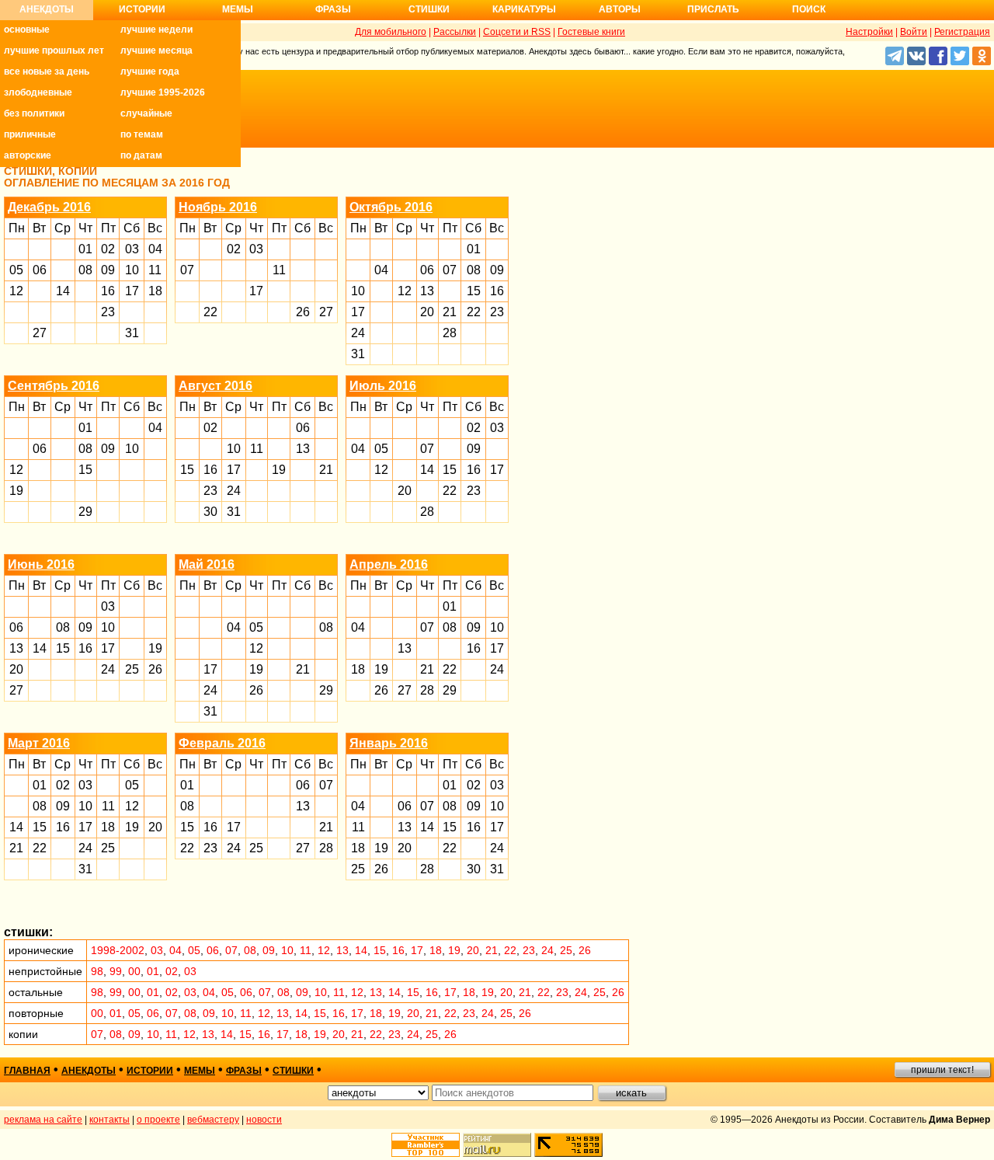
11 (155, 270)
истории (150, 1070)
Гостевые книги (591, 31)
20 (427, 312)
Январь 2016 (388, 743)
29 (85, 511)
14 (63, 291)
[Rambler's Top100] (425, 1145)
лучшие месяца (156, 50)
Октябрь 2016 (391, 207)
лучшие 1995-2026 (162, 92)
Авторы (620, 9)
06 (40, 270)
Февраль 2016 (222, 743)
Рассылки (454, 31)
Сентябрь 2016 (53, 385)
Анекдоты (46, 9)
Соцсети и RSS (517, 31)
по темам (141, 134)
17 (132, 291)
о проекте (158, 1119)
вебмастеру (213, 1119)
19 (16, 490)
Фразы (333, 9)
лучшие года (149, 71)
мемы (199, 1070)
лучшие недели (156, 29)
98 (97, 971)
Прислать (713, 9)
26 (303, 312)
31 (132, 333)
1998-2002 (117, 950)
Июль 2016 (382, 385)
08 (85, 270)
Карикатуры (524, 9)
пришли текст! (942, 1069)
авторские (27, 155)
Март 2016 (39, 743)
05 (16, 270)
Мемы (237, 9)
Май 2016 (207, 564)
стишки (293, 1070)
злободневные (38, 92)
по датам (141, 155)
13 (427, 291)
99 (115, 971)
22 (210, 312)
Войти (913, 31)
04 (155, 249)
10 (132, 270)
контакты (109, 1119)
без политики (34, 113)
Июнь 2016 (41, 564)
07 (187, 270)
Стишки (429, 9)
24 (358, 333)
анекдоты (88, 1070)
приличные (30, 134)
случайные (146, 113)
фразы (244, 1070)
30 (210, 511)
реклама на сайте (43, 1119)
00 (134, 971)
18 (155, 291)
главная (27, 1070)
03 (132, 249)
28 (450, 333)
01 (85, 249)
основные (27, 29)
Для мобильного (390, 31)
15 (474, 291)
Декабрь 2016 (49, 207)
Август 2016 (215, 385)
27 (40, 333)
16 (108, 291)
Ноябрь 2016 (218, 207)
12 (16, 291)
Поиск (808, 9)
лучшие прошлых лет (54, 50)
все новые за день (46, 71)
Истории (142, 9)
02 (108, 249)
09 (108, 270)
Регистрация (962, 31)
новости (264, 1119)
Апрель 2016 (388, 564)
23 (108, 312)
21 (450, 312)
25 (132, 669)
